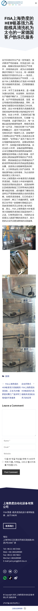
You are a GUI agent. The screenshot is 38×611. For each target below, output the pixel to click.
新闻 (7, 376)
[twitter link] (10, 571)
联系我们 (10, 526)
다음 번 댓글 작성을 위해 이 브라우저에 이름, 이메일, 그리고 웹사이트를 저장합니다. (20, 462)
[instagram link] (4, 571)
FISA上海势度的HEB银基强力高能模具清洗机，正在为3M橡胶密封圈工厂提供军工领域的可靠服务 (11, 391)
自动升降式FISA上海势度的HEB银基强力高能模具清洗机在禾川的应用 (28, 391)
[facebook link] (15, 571)
